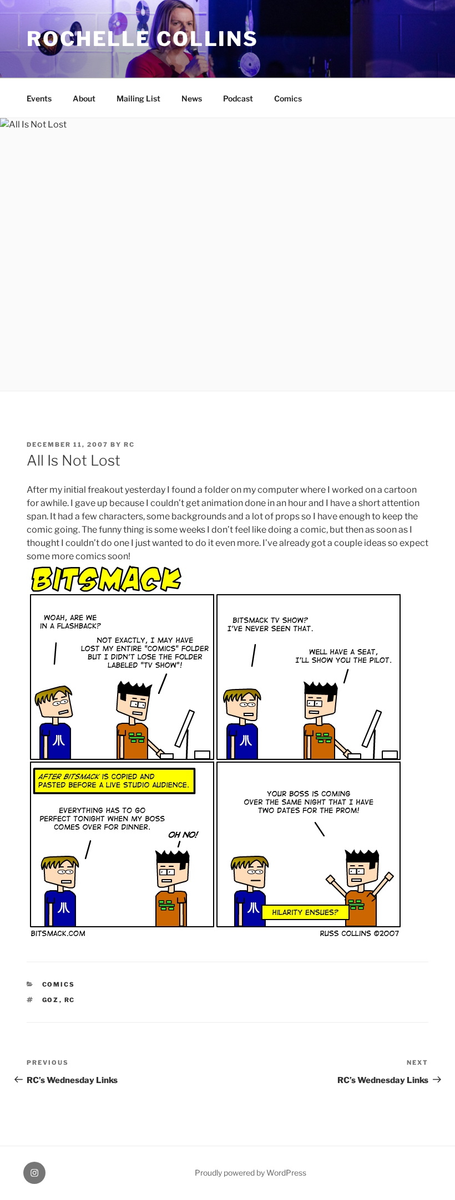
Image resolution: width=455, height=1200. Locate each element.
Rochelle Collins (143, 39)
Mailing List (138, 98)
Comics (288, 98)
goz (50, 1000)
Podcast (238, 98)
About (84, 98)
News (191, 98)
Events (39, 98)
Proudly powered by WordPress (250, 1172)
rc (129, 444)
